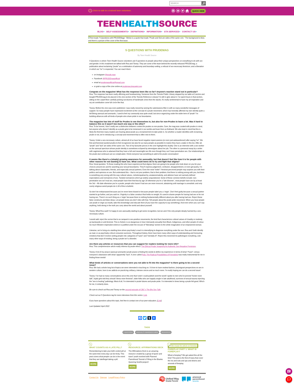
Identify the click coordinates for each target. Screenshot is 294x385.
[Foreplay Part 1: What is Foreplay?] (183, 346)
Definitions (138, 31)
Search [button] (203, 4)
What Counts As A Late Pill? (105, 347)
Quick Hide (198, 11)
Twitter (183, 11)
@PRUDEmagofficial (111, 79)
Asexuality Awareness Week (147, 332)
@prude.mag (110, 75)
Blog (101, 31)
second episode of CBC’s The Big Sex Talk (142, 290)
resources (166, 332)
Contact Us (189, 31)
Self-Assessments (117, 31)
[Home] (187, 11)
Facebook (173, 11)
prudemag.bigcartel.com (132, 86)
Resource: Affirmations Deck (146, 347)
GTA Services (172, 31)
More (93, 364)
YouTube (178, 11)
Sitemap (103, 377)
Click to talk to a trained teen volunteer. (111, 10)
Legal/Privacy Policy (116, 377)
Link (145, 295)
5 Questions (128, 332)
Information (154, 31)
